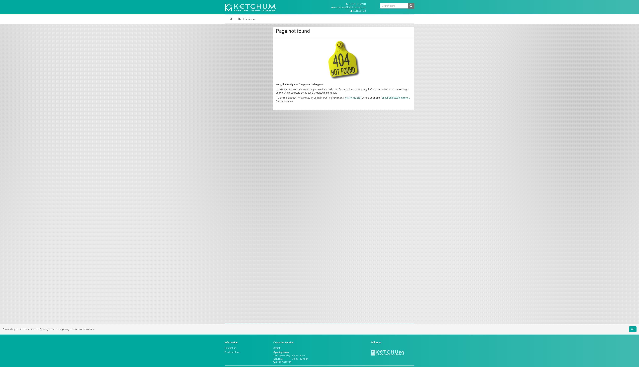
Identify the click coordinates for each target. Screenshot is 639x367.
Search (277, 348)
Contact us (359, 10)
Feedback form (232, 352)
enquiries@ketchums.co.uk (350, 7)
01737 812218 (357, 4)
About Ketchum (246, 19)
